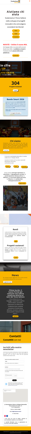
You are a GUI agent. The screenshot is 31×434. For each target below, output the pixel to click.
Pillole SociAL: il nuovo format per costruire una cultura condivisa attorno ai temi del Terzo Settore (15, 293)
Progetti (15, 90)
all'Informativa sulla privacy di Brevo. (12, 385)
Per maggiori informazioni (15, 113)
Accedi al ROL (15, 55)
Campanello (24, 166)
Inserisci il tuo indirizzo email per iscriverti (11, 359)
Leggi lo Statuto (22, 183)
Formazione (16, 36)
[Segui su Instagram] (5, 416)
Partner (15, 166)
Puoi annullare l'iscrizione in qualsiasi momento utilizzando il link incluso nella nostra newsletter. (14, 371)
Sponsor (7, 166)
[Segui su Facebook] (7, 416)
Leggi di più (15, 316)
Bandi (16, 33)
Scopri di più (6, 150)
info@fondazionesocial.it (16, 411)
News (16, 30)
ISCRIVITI (14, 380)
